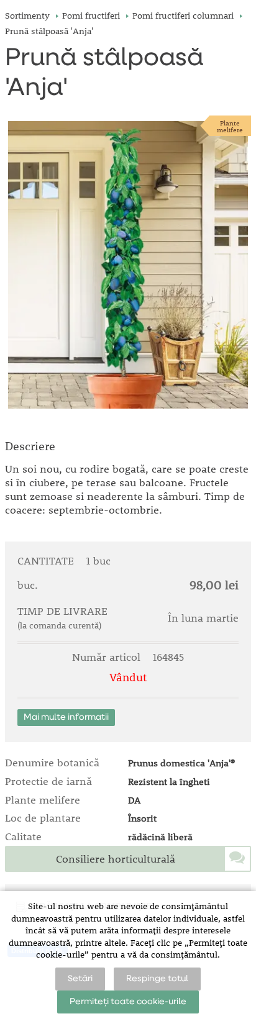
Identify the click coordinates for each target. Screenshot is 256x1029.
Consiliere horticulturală (115, 859)
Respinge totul (157, 978)
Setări (80, 978)
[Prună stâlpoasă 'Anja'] (128, 265)
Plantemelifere (230, 126)
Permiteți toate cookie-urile (128, 1001)
